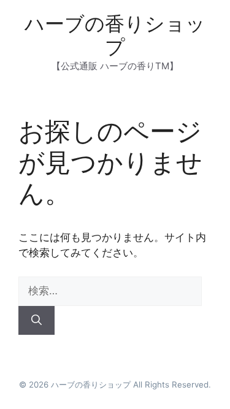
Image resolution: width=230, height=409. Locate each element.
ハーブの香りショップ (115, 35)
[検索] (36, 320)
